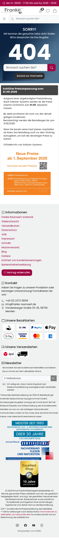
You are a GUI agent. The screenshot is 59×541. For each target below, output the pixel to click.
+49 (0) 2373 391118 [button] (17, 300)
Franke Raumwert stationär (17, 217)
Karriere (6, 256)
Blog (4, 251)
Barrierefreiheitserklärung (16, 264)
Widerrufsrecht (10, 221)
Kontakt (6, 243)
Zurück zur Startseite (29, 75)
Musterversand (10, 247)
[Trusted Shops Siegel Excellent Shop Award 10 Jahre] (29, 474)
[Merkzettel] (47, 11)
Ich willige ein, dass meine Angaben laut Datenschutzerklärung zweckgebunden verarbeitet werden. (31, 387)
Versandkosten (10, 225)
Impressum (8, 238)
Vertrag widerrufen (18, 272)
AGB (4, 234)
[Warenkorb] (54, 11)
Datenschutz (9, 230)
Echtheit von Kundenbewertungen (22, 260)
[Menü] (4, 18)
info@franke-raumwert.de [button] (21, 304)
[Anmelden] (40, 11)
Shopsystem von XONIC (29, 531)
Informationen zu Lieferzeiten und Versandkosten (29, 513)
